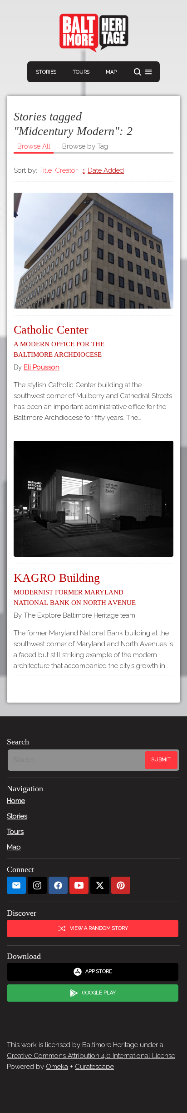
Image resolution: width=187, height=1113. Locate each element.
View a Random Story (99, 928)
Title (45, 170)
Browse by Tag (85, 146)
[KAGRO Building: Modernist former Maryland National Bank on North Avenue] (93, 499)
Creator (66, 170)
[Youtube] (79, 885)
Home (16, 801)
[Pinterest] (120, 885)
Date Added (106, 170)
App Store (98, 971)
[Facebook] (58, 885)
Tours (81, 72)
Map (111, 72)
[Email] (16, 885)
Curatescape (94, 1067)
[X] (99, 885)
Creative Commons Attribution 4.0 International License (91, 1056)
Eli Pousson (41, 367)
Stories (46, 72)
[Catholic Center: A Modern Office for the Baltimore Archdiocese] (93, 251)
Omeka (57, 1067)
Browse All (33, 146)
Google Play (99, 993)
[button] (143, 72)
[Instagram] (37, 885)
